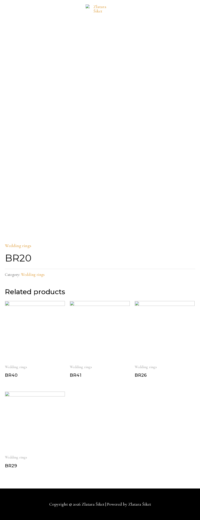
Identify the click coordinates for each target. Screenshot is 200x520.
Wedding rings (18, 245)
